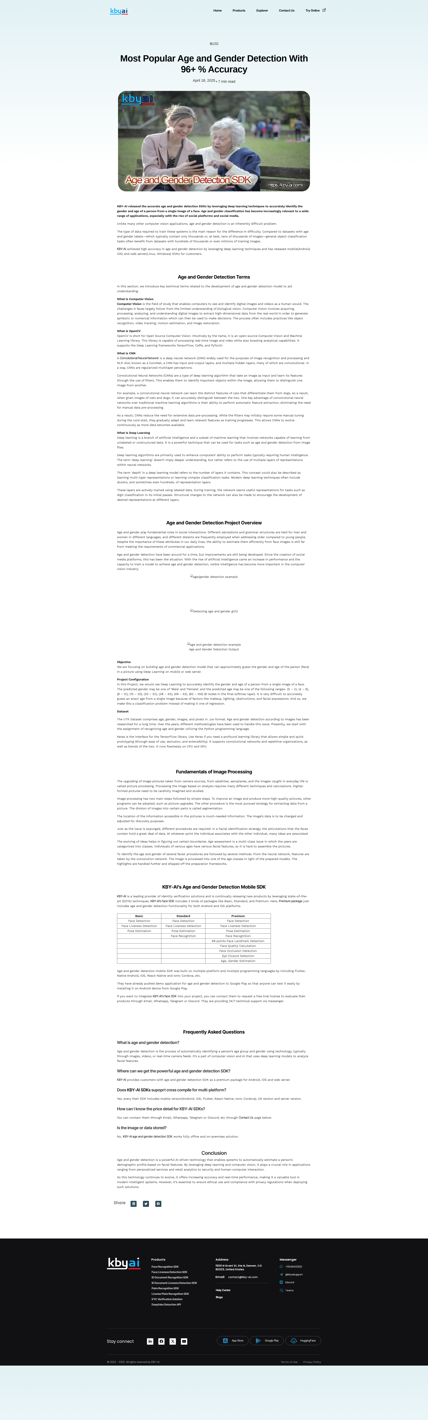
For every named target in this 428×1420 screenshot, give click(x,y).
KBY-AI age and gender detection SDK (147, 1136)
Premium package (290, 901)
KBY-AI (121, 249)
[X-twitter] (173, 1341)
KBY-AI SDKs (138, 1089)
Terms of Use (289, 1362)
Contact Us (287, 10)
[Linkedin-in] (150, 1341)
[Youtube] (184, 1341)
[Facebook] (161, 1341)
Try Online (313, 10)
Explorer (262, 10)
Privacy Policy (312, 1362)
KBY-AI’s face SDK (162, 901)
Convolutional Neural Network (139, 358)
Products (239, 10)
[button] (134, 1204)
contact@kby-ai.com (243, 1277)
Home (217, 10)
